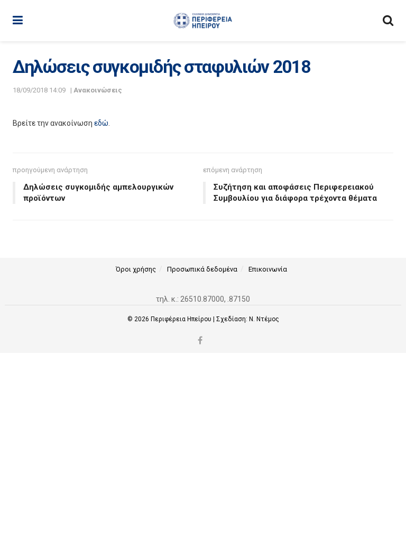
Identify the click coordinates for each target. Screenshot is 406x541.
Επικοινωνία (267, 269)
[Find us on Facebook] (200, 341)
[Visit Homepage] (203, 20)
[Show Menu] (18, 20)
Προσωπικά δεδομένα (202, 269)
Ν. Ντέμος (264, 319)
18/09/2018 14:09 (39, 90)
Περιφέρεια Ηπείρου (182, 319)
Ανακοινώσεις (97, 90)
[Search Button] (388, 20)
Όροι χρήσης (136, 269)
